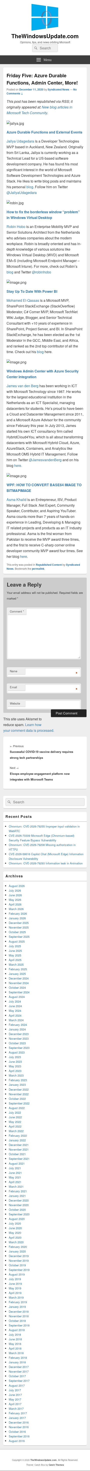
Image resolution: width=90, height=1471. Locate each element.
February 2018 (18, 1357)
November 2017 (19, 1371)
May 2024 (15, 1010)
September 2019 (19, 1270)
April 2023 (15, 1071)
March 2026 (16, 909)
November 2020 (19, 1205)
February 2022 (18, 1135)
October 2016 (17, 1431)
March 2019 (16, 1297)
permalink (38, 569)
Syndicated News (58, 89)
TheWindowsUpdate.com (45, 36)
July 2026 (15, 890)
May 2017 (15, 1399)
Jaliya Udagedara (20, 141)
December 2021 (19, 1145)
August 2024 (17, 997)
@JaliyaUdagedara (22, 192)
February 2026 (18, 913)
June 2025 (15, 951)
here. (18, 465)
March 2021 (16, 1186)
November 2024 (19, 983)
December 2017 (19, 1367)
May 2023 (15, 1066)
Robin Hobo (16, 226)
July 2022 (15, 1112)
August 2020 (17, 1219)
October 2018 (17, 1321)
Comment (17, 611)
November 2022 (19, 1094)
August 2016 (17, 1441)
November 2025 (19, 927)
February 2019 (18, 1302)
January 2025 (17, 974)
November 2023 (19, 1038)
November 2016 (19, 1427)
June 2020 (15, 1228)
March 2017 (16, 1408)
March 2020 (16, 1242)
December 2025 (19, 923)
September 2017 (19, 1381)
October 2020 (17, 1209)
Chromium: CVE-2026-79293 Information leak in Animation (46, 863)
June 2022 (15, 1117)
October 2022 (17, 1099)
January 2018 (17, 1362)
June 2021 (15, 1173)
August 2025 (17, 941)
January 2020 (17, 1251)
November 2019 (19, 1260)
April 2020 (15, 1237)
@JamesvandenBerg (45, 459)
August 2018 (17, 1330)
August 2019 (17, 1274)
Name (13, 671)
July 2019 (15, 1279)
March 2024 (16, 1020)
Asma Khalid (16, 499)
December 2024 (19, 978)
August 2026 (17, 886)
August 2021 (17, 1163)
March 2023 (16, 1075)
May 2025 (15, 955)
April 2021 (15, 1182)
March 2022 (16, 1131)
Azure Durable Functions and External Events (44, 132)
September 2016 (19, 1436)
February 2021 (18, 1191)
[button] (15, 123)
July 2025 (15, 946)
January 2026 (17, 918)
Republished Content (49, 565)
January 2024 (17, 1029)
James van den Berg (22, 385)
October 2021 (17, 1154)
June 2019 (15, 1283)
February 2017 (18, 1413)
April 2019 (15, 1293)
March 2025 (16, 964)
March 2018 (16, 1353)
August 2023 (17, 1052)
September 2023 (19, 1048)
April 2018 (15, 1348)
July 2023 (15, 1057)
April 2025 (15, 960)
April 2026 (15, 904)
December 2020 (19, 1200)
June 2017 (15, 1395)
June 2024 (15, 1006)
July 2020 (15, 1223)
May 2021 (15, 1177)
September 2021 (19, 1159)
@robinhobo (41, 272)
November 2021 (19, 1149)
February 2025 (18, 969)
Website (15, 703)
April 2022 (15, 1126)
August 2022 (17, 1108)
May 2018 (15, 1344)
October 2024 (17, 987)
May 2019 (15, 1288)
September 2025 (19, 936)
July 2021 (15, 1168)
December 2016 (19, 1422)
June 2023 (15, 1061)
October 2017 (17, 1376)
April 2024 (15, 1015)
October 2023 (17, 1043)
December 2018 (19, 1311)
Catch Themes (56, 1464)
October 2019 (17, 1265)
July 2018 (15, 1334)
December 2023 (19, 1034)
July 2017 (15, 1390)
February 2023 (18, 1080)
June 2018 (15, 1339)
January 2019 (17, 1307)
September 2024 (19, 992)
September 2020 (19, 1214)
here (23, 556)
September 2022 (19, 1103)
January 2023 (17, 1084)
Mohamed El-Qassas (23, 300)
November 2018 (19, 1316)
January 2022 (17, 1140)
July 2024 (15, 1001)
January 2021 (17, 1196)
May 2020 (15, 1233)
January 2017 (17, 1418)
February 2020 (18, 1247)
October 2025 (17, 932)
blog (29, 186)
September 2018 (19, 1325)
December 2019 (19, 1256)
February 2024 (18, 1025)
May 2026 (15, 900)
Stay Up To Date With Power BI (32, 291)
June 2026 (15, 895)
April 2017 (15, 1404)
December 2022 (19, 1089)
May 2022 (15, 1122)
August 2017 (17, 1385)
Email (13, 687)
